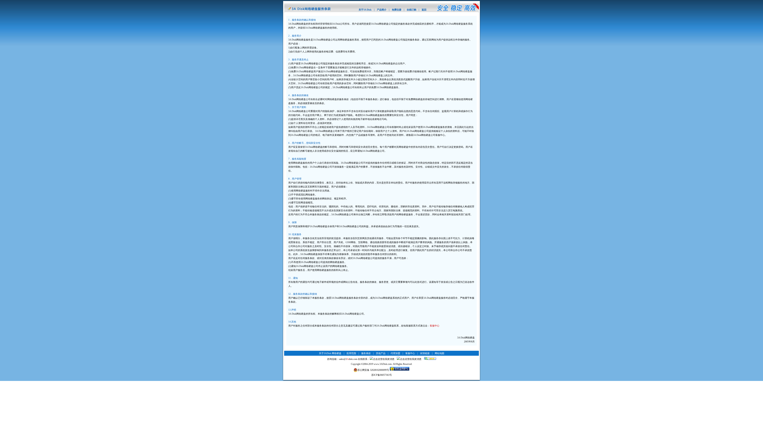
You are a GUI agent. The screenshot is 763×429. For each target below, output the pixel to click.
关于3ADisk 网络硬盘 (330, 353)
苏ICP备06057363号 (381, 375)
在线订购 (411, 9)
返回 (424, 9)
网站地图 (439, 353)
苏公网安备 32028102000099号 (373, 370)
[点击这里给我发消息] (382, 359)
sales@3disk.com (348, 359)
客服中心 (434, 325)
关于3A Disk (365, 9)
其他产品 (380, 353)
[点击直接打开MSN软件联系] (430, 359)
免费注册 (396, 9)
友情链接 (425, 353)
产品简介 (381, 9)
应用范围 (351, 353)
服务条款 (366, 353)
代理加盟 (395, 353)
